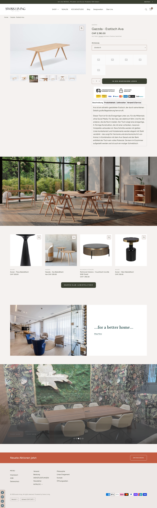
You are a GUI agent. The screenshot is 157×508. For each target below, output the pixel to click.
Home (6, 17)
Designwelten (98, 9)
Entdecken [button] (138, 458)
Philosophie (61, 471)
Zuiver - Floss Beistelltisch (19, 272)
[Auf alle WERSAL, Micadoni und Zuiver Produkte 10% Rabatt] (78, 2)
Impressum (14, 475)
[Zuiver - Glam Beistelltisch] (131, 250)
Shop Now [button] (98, 334)
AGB (11, 478)
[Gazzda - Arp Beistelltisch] (61, 250)
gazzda (47, 269)
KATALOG (37, 484)
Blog (88, 9)
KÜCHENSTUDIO (77, 9)
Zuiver (12, 269)
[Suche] (146, 9)
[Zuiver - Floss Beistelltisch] (26, 250)
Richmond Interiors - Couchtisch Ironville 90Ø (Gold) (94, 273)
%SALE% (65, 9)
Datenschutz (14, 481)
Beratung (36, 474)
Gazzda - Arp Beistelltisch (54, 272)
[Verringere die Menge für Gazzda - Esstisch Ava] (93, 81)
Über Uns (109, 9)
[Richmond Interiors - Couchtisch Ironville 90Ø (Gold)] (96, 250)
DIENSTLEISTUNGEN (41, 478)
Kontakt (59, 478)
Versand (100, 36)
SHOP (54, 9)
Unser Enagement (63, 474)
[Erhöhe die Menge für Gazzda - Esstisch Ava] (99, 81)
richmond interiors (87, 269)
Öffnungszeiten (62, 481)
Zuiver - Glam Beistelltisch (124, 272)
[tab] (98, 102)
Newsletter (37, 481)
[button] (15, 434)
